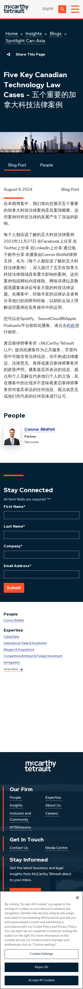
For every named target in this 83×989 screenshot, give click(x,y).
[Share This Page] (8, 54)
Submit (14, 587)
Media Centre (56, 848)
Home (12, 33)
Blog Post (17, 165)
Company (13, 546)
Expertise (53, 798)
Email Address (17, 566)
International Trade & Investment (25, 643)
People (46, 165)
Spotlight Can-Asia (25, 41)
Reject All (41, 967)
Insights (34, 33)
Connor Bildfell (39, 429)
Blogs (56, 33)
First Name (14, 506)
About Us (53, 805)
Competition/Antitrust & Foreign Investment (33, 656)
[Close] (77, 898)
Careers (51, 813)
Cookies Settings (41, 953)
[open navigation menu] (75, 9)
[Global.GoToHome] (16, 9)
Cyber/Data (11, 636)
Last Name (14, 526)
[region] (41, 940)
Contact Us (19, 848)
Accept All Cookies (41, 980)
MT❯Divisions (20, 827)
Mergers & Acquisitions (19, 649)
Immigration (12, 662)
